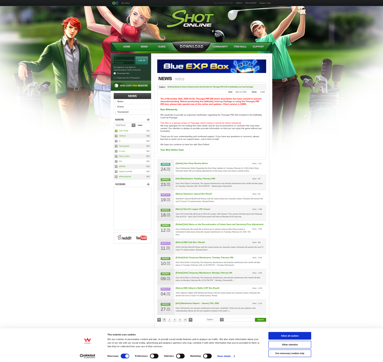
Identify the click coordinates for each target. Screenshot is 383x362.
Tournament (123, 112)
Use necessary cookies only (289, 353)
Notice (120, 101)
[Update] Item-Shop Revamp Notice (192, 163)
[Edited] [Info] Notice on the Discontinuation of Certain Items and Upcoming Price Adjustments (219, 224)
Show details (224, 356)
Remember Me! (123, 73)
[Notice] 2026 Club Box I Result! (190, 242)
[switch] (154, 356)
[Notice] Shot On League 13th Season (193, 209)
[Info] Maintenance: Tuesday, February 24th (195, 178)
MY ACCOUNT (251, 3)
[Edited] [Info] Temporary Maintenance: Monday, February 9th (204, 273)
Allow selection (290, 344)
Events (120, 107)
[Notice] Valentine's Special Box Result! (194, 194)
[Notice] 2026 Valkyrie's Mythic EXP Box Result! (197, 288)
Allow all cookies (290, 335)
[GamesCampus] (115, 3)
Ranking (135, 119)
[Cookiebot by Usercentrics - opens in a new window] (88, 356)
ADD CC (239, 3)
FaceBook (132, 184)
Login (269, 3)
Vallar (140, 125)
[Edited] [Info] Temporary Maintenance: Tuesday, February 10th (205, 257)
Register (262, 3)
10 (185, 320)
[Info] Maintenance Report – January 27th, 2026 (197, 303)
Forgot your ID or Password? (128, 78)
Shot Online (125, 3)
